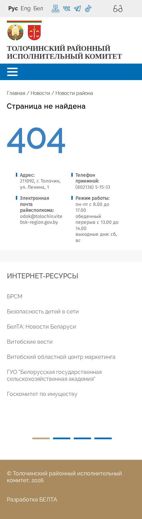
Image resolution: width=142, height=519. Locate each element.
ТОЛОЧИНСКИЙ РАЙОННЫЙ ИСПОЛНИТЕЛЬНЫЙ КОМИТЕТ (64, 52)
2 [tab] (61, 438)
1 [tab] (41, 438)
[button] (12, 72)
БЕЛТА (48, 499)
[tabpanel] (73, 349)
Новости (40, 93)
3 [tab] (82, 438)
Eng (26, 8)
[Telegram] (77, 8)
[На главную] (15, 32)
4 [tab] (103, 438)
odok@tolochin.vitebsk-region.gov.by (41, 219)
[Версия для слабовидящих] (116, 8)
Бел (38, 8)
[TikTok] (88, 8)
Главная (16, 93)
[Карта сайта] (55, 8)
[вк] (66, 8)
